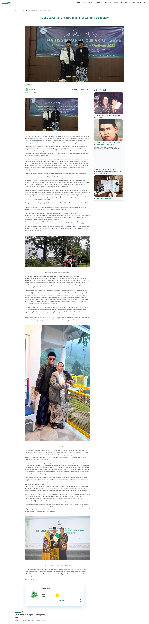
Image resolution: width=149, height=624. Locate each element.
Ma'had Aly (86, 2)
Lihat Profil (61, 600)
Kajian (107, 2)
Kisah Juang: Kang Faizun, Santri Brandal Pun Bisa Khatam (35, 10)
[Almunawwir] (7, 2)
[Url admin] (57, 595)
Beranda (78, 2)
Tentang (97, 2)
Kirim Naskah (137, 2)
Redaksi (32, 89)
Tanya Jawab (124, 2)
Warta (116, 2)
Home (16, 10)
